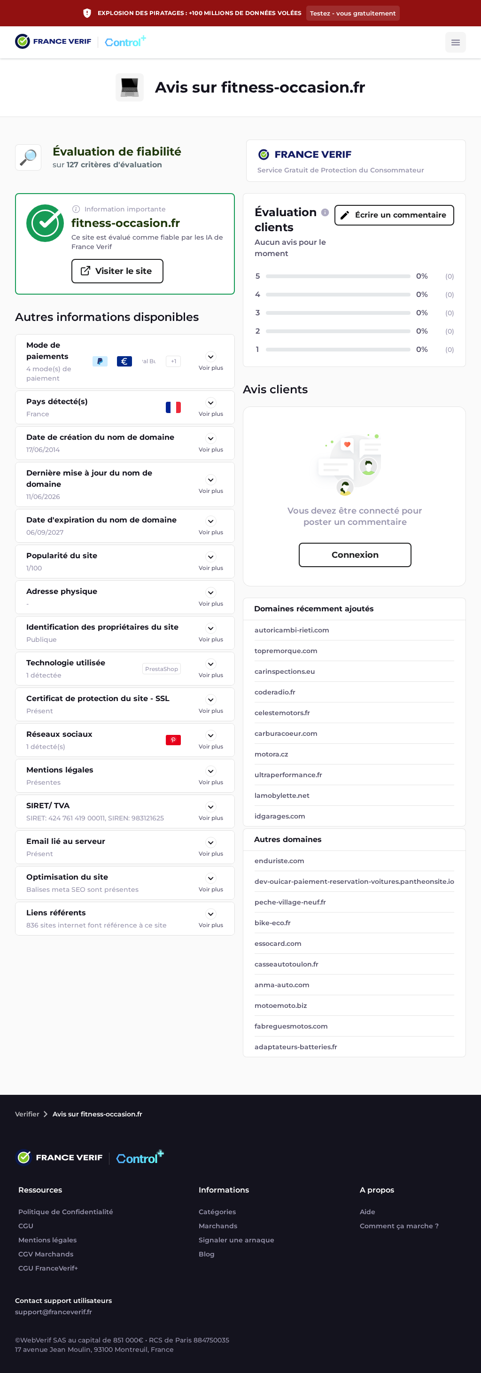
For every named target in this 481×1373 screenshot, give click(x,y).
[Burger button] (455, 42)
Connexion (355, 555)
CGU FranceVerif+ (48, 1268)
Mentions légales (47, 1240)
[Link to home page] (53, 42)
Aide (367, 1212)
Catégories (217, 1212)
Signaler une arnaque (236, 1240)
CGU (25, 1226)
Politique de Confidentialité (65, 1212)
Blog (207, 1254)
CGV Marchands (45, 1254)
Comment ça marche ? (399, 1226)
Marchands (218, 1226)
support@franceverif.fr (53, 1312)
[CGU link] (325, 212)
